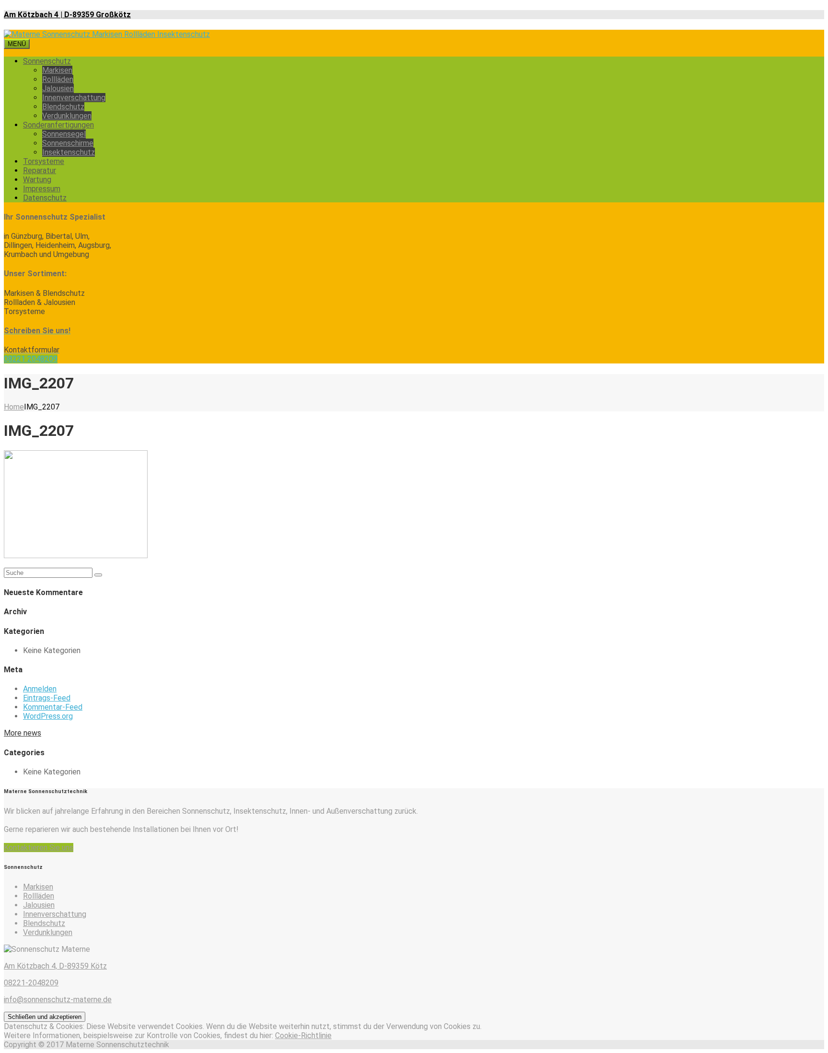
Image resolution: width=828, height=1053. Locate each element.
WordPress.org (48, 716)
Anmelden (40, 688)
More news (22, 732)
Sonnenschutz (47, 61)
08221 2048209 (31, 358)
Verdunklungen (67, 115)
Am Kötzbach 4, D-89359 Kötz (55, 966)
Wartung (37, 179)
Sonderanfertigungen (58, 124)
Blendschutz (63, 106)
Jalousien (58, 88)
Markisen (57, 70)
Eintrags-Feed (46, 697)
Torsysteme (43, 161)
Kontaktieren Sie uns (38, 847)
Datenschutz (45, 197)
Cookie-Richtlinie (303, 1035)
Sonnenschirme (67, 143)
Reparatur (39, 170)
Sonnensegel (64, 134)
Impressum (41, 188)
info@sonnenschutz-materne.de (58, 999)
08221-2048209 (31, 982)
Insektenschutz (68, 152)
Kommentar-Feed (52, 707)
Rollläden (57, 79)
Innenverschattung (73, 97)
